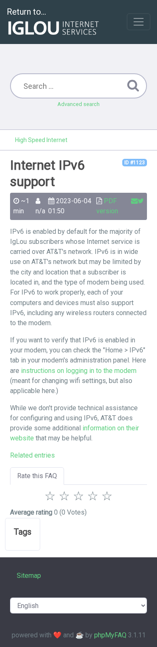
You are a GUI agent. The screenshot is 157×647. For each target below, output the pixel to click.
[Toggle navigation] (138, 21)
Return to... (26, 12)
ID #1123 (134, 163)
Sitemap (29, 576)
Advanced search (78, 104)
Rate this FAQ (37, 476)
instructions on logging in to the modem (78, 371)
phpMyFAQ (110, 635)
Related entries (32, 455)
